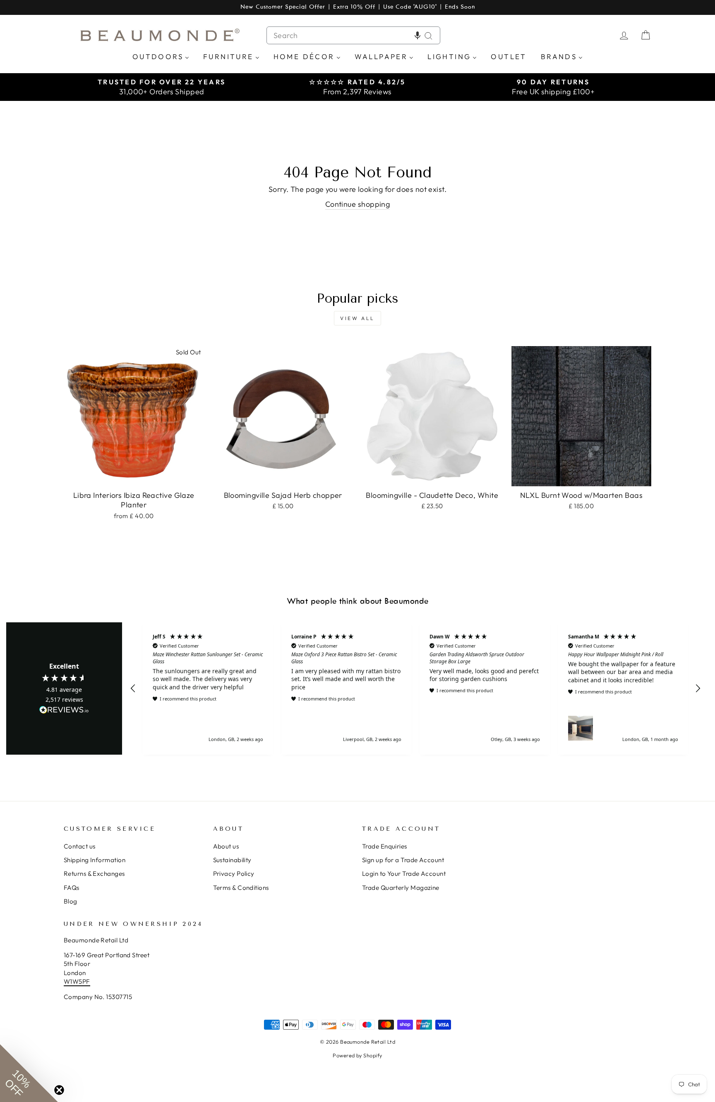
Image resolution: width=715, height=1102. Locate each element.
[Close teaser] (59, 1090)
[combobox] (353, 35)
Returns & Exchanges (94, 873)
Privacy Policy (233, 873)
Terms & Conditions (241, 888)
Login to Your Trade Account (404, 873)
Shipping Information (94, 860)
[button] (417, 35)
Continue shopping (357, 204)
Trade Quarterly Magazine (400, 888)
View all (357, 318)
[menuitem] (160, 56)
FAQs (71, 888)
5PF (84, 981)
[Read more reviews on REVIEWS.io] (64, 710)
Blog (70, 901)
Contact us (80, 846)
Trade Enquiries (384, 846)
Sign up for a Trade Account (403, 860)
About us (226, 846)
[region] (415, 688)
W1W (71, 981)
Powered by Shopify (357, 1055)
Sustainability (232, 860)
